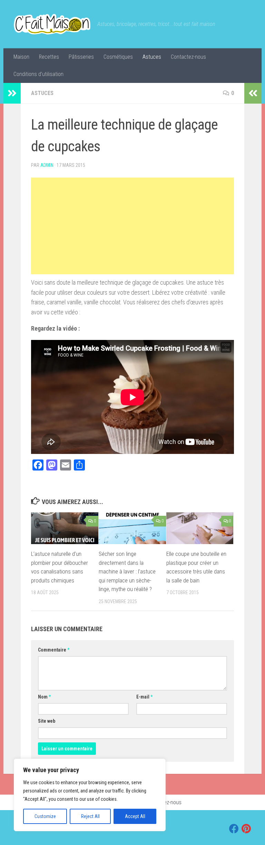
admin (46, 165)
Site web (46, 721)
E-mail (144, 697)
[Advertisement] (132, 226)
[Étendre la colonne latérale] (12, 93)
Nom (44, 697)
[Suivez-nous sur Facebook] (234, 829)
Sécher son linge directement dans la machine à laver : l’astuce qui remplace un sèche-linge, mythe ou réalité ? (127, 571)
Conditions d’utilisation (38, 74)
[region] (90, 795)
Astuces (152, 57)
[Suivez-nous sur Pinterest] (246, 829)
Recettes (49, 57)
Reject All (90, 816)
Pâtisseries (81, 57)
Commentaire (53, 650)
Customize (45, 816)
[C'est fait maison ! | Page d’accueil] (52, 24)
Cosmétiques (118, 57)
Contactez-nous (188, 57)
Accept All (135, 816)
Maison (21, 57)
